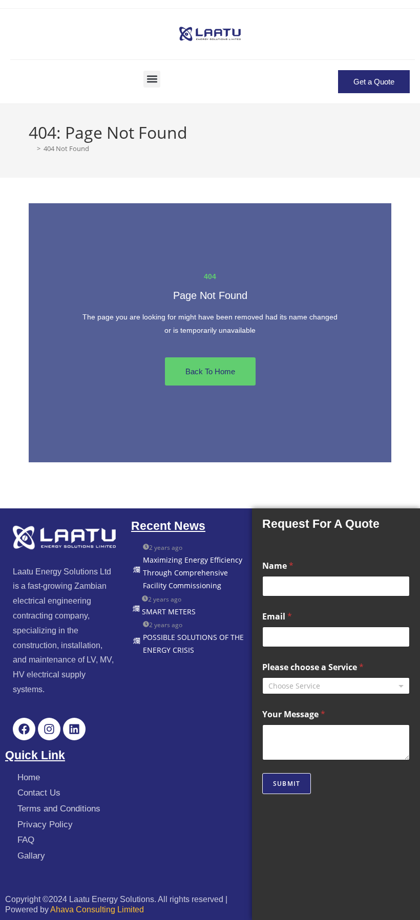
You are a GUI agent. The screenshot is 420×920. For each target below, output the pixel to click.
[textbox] (333, 686)
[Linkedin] (74, 729)
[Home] (31, 148)
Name (277, 566)
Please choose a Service (313, 667)
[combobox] (336, 685)
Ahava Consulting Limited (97, 909)
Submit (286, 783)
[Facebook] (24, 729)
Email (277, 617)
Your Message (293, 714)
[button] (151, 79)
